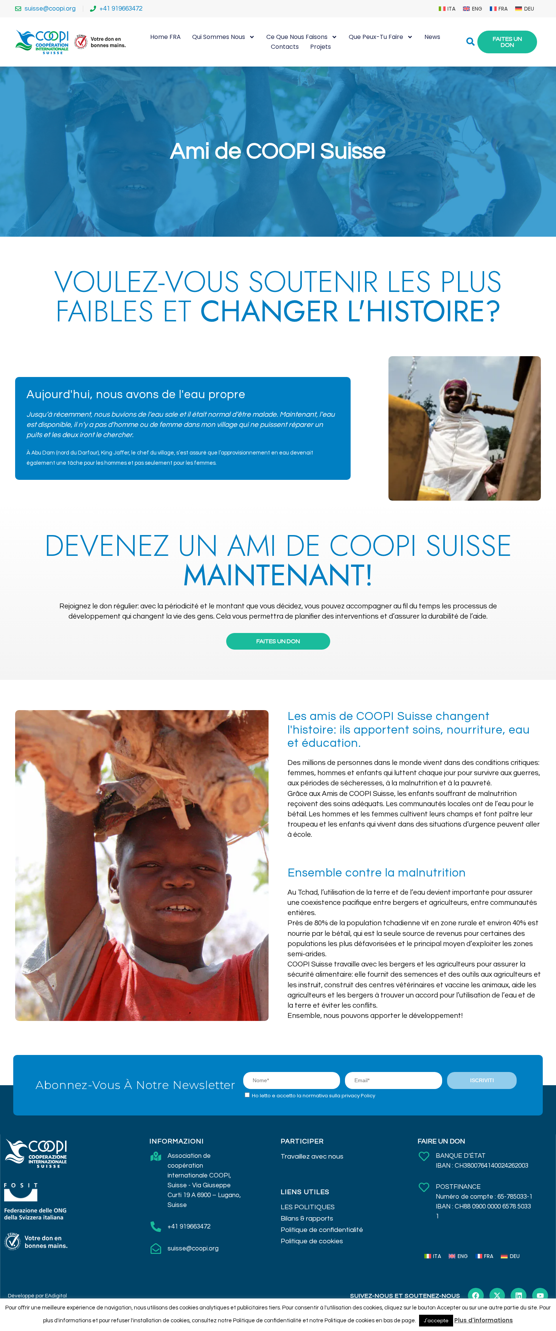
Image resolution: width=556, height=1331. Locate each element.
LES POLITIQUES (308, 1207)
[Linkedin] (518, 1296)
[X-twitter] (497, 1296)
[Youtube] (540, 1296)
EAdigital (56, 1295)
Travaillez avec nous (312, 1156)
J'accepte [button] (436, 1320)
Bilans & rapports (307, 1218)
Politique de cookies (312, 1241)
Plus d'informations (483, 1320)
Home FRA (165, 37)
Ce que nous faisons (297, 37)
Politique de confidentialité (322, 1229)
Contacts (285, 46)
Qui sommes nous (218, 37)
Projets (320, 46)
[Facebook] (476, 1296)
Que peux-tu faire (376, 37)
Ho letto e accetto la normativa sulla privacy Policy (313, 1095)
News (432, 37)
